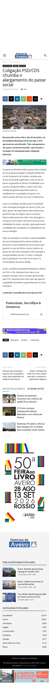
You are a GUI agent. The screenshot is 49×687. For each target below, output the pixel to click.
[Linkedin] (17, 98)
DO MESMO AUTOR (36, 389)
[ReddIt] (29, 98)
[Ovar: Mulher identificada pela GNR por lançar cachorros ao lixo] (9, 597)
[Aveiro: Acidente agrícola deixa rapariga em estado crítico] (9, 572)
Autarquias (14, 340)
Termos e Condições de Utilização (24, 658)
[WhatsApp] (23, 98)
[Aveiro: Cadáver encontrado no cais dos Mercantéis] (9, 584)
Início (5, 62)
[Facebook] (5, 98)
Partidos (24, 340)
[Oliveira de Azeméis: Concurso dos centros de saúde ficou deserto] (9, 398)
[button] (45, 55)
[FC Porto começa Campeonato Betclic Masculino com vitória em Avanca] (9, 411)
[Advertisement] (24, 25)
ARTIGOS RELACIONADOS (14, 389)
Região (16, 66)
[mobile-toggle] (4, 55)
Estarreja (22, 66)
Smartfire (25, 665)
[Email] (35, 98)
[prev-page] (4, 436)
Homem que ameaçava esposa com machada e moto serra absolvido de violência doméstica (13, 375)
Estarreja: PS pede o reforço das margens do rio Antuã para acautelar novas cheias (31, 426)
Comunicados (14, 62)
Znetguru (33, 665)
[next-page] (8, 436)
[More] (41, 98)
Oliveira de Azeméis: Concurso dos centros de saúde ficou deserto (29, 398)
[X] (11, 98)
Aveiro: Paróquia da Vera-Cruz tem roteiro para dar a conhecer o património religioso (36, 375)
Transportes (34, 340)
